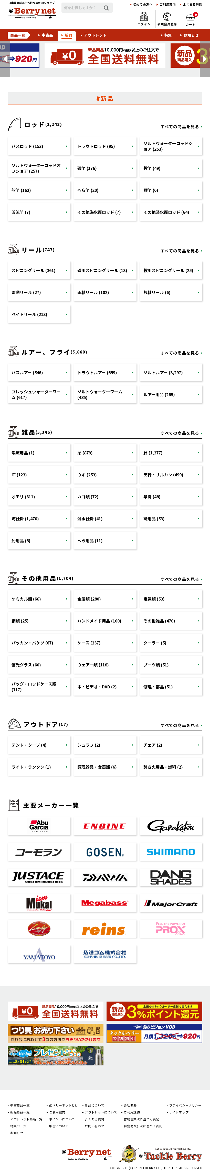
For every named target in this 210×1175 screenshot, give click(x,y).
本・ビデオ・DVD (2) (97, 687)
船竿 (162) (21, 190)
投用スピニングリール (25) (168, 270)
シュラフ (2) (88, 745)
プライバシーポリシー (185, 1105)
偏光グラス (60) (26, 665)
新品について (94, 1105)
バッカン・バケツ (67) (32, 643)
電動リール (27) (26, 292)
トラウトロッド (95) (96, 146)
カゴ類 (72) (88, 497)
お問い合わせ (94, 1126)
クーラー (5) (154, 643)
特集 (168, 35)
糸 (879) (85, 453)
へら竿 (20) (88, 190)
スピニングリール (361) (34, 270)
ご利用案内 (168, 4)
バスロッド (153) (27, 146)
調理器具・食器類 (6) (97, 767)
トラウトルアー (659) (97, 372)
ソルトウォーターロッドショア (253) (168, 146)
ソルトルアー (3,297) (163, 372)
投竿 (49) (152, 168)
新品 (68, 35)
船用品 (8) (21, 540)
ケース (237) (89, 643)
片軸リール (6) (157, 292)
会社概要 (130, 1105)
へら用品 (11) (90, 540)
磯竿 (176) (87, 168)
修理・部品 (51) (158, 687)
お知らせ (191, 35)
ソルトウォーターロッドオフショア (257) (36, 168)
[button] (5, 59)
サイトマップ (179, 1112)
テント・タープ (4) (29, 745)
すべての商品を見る (180, 126)
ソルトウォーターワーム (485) (99, 394)
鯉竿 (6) (150, 190)
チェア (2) (152, 745)
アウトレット (95, 35)
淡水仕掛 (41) (90, 518)
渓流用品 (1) (23, 453)
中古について (59, 1126)
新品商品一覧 (20, 1112)
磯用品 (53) (154, 518)
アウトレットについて (101, 1112)
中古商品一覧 (20, 1105)
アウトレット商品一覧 (26, 1119)
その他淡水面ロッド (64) (166, 212)
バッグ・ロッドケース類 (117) (34, 686)
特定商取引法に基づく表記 (143, 1126)
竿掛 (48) (152, 497)
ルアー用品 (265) (159, 394)
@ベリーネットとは (63, 1105)
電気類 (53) (154, 599)
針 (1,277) (153, 453)
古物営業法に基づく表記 (141, 1119)
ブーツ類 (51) (156, 665)
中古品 (47, 35)
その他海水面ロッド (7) (99, 212)
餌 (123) (19, 475)
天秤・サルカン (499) (163, 475)
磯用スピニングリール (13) (102, 270)
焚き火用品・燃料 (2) (163, 767)
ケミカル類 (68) (26, 599)
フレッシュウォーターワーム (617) (36, 394)
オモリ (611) (23, 497)
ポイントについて (62, 1119)
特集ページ (18, 1126)
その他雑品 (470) (159, 621)
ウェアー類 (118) (93, 665)
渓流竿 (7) (21, 212)
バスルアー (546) (27, 372)
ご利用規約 (132, 1112)
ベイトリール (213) (29, 314)
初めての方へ (143, 4)
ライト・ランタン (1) (31, 767)
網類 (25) (20, 621)
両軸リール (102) (93, 292)
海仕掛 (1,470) (25, 518)
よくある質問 (192, 4)
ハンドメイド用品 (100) (99, 621)
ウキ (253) (87, 475)
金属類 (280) (89, 599)
